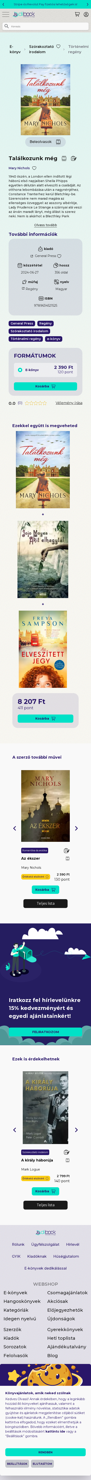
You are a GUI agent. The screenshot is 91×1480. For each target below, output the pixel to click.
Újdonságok (61, 1318)
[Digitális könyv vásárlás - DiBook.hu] (25, 14)
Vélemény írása (69, 403)
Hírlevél (72, 1244)
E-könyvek (15, 1292)
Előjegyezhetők (65, 1310)
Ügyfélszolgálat (45, 1244)
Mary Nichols (19, 168)
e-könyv (53, 339)
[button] (14, 828)
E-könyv (15, 49)
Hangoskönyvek (22, 1301)
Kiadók (11, 1338)
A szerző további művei (37, 757)
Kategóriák (16, 1310)
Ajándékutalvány (66, 1346)
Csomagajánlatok (67, 1292)
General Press (45, 256)
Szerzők (12, 1329)
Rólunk (18, 1244)
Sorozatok (15, 1346)
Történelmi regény (78, 49)
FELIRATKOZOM (45, 1032)
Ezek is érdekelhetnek (36, 1059)
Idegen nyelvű (20, 1318)
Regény (32, 289)
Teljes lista (46, 903)
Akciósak (57, 1301)
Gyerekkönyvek (65, 1329)
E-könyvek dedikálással (45, 1268)
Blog (52, 1355)
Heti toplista (61, 1338)
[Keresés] (77, 14)
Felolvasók (16, 1355)
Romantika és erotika (34, 850)
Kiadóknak (37, 1256)
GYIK (16, 1256)
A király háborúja (37, 1160)
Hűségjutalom (66, 1256)
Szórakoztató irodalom (41, 49)
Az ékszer (30, 858)
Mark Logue (30, 1169)
